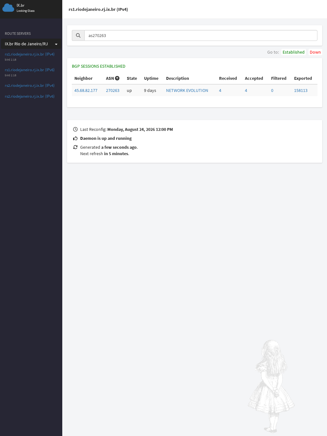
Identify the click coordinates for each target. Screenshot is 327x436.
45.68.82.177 (85, 90)
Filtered (278, 78)
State (132, 78)
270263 (112, 90)
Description (177, 78)
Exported (303, 78)
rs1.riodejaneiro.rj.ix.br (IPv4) (30, 54)
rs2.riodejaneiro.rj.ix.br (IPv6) (30, 96)
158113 (301, 90)
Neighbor (83, 78)
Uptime (151, 78)
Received (228, 78)
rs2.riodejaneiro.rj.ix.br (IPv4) (30, 85)
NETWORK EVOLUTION (187, 90)
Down (315, 52)
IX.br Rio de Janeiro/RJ (26, 44)
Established (294, 52)
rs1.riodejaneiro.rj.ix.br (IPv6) (30, 69)
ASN (110, 78)
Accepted (254, 78)
